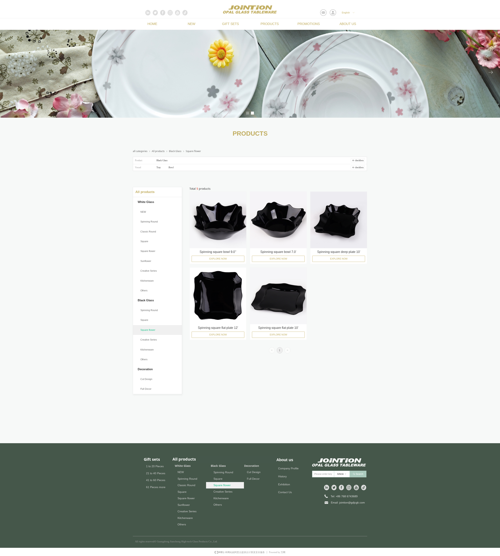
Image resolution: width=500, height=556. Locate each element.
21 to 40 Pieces (155, 473)
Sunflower (145, 261)
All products (144, 192)
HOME (152, 24)
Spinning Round (149, 221)
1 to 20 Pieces (155, 466)
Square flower (147, 251)
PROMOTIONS (308, 24)
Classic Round (148, 231)
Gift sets (152, 459)
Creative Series (148, 271)
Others (143, 290)
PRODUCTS (270, 24)
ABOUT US (347, 24)
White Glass (146, 202)
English (346, 12)
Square (144, 241)
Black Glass (146, 300)
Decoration (145, 369)
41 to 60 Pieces (155, 480)
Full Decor (145, 389)
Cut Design (146, 379)
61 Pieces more (155, 487)
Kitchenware (147, 280)
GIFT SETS (230, 24)
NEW (191, 24)
